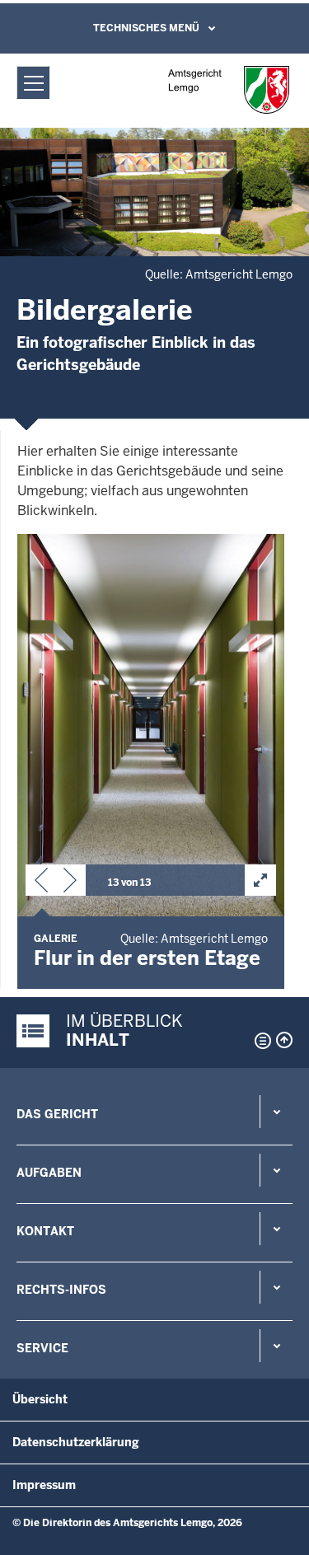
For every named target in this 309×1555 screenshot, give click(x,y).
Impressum (44, 1485)
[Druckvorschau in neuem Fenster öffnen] (259, 1041)
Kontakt (45, 1231)
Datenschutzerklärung (75, 1442)
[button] (41, 883)
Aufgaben (49, 1172)
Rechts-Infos (61, 1289)
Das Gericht (57, 1114)
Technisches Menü (146, 28)
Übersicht (40, 1399)
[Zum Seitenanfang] (284, 1040)
